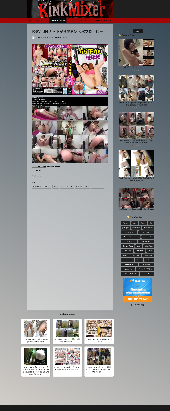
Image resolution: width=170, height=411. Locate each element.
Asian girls (127, 251)
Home (31, 20)
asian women (127, 260)
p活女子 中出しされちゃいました (136, 67)
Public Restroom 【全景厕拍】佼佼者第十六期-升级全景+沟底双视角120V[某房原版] (136, 141)
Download (39, 170)
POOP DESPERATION (41, 187)
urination (140, 251)
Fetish (143, 223)
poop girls (125, 227)
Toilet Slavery (85, 20)
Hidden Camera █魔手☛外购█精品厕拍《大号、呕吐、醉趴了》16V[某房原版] (136, 104)
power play (148, 255)
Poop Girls (72, 20)
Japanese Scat (128, 269)
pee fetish (148, 237)
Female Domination (130, 237)
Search (138, 31)
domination (136, 227)
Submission (129, 232)
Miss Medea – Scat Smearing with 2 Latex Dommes (136, 209)
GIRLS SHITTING (145, 269)
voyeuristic (146, 264)
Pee (46, 20)
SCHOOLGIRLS (82, 187)
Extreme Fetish (128, 246)
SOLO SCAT (98, 187)
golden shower (148, 227)
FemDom (39, 20)
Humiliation (146, 241)
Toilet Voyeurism (58, 20)
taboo (139, 260)
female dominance (130, 274)
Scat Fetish (128, 241)
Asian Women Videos (102, 20)
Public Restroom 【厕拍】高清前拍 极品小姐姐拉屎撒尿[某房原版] (136, 179)
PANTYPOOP (129, 264)
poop (139, 246)
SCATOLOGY (66, 187)
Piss (150, 251)
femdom (125, 223)
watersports (146, 232)
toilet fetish (149, 246)
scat (56, 187)
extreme (149, 260)
